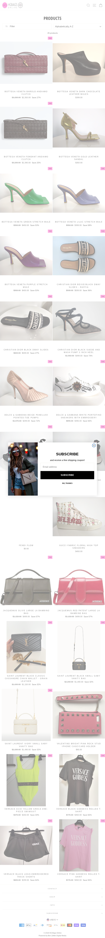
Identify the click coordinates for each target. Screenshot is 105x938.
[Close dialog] (94, 445)
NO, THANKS (67, 483)
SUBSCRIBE (67, 475)
